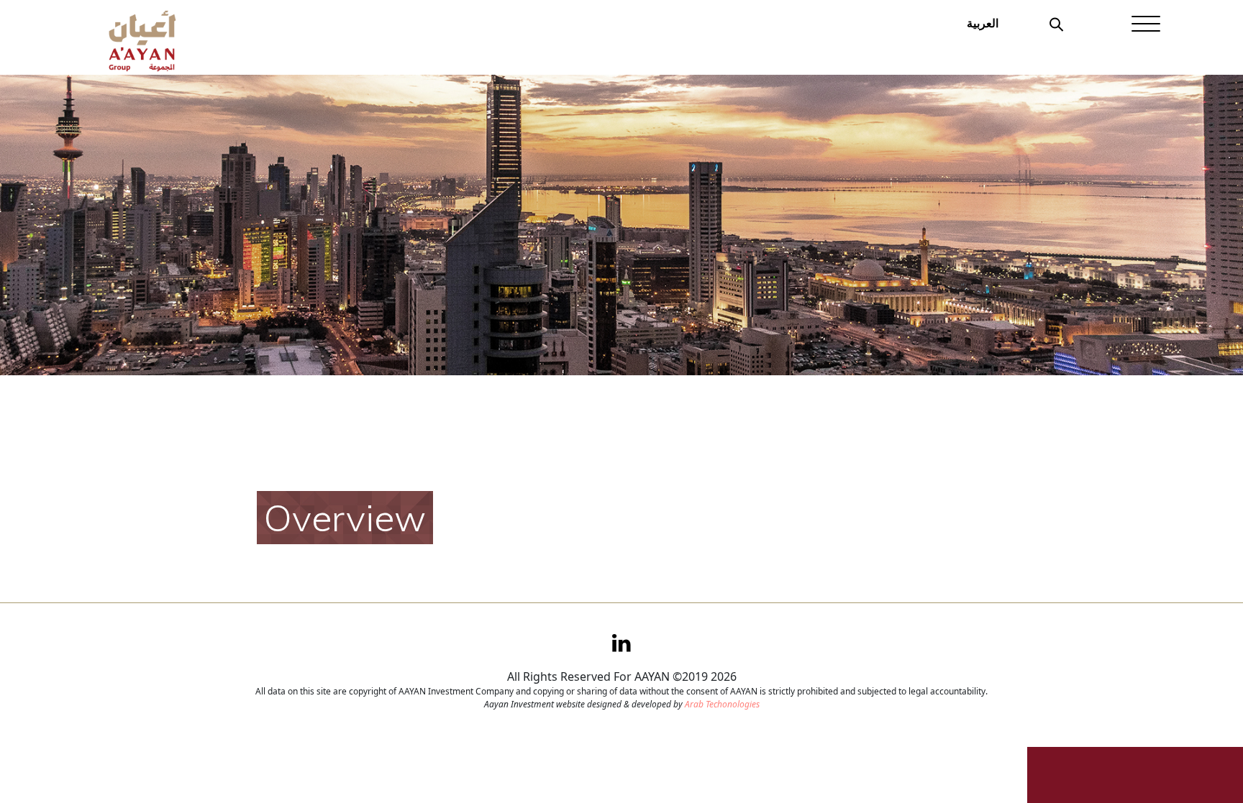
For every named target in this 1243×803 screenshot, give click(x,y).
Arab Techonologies (722, 704)
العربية (982, 23)
